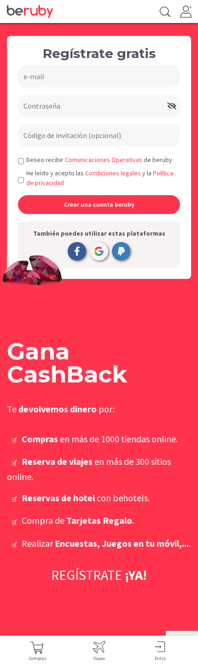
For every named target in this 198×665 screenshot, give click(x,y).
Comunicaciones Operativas (103, 160)
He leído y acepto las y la (99, 178)
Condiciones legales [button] (113, 173)
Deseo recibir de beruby (99, 160)
